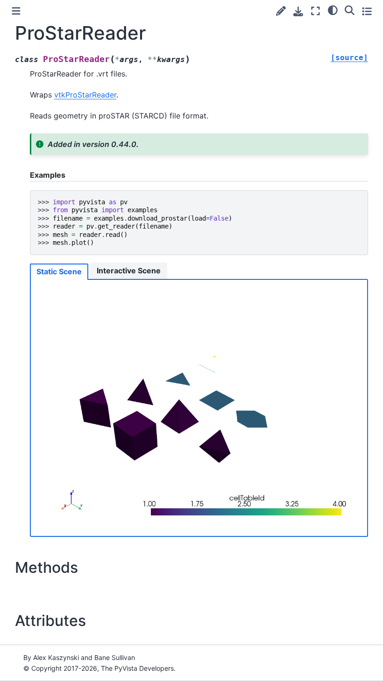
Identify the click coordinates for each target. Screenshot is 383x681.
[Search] (349, 10)
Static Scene (59, 271)
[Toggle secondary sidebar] (367, 11)
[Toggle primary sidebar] (16, 11)
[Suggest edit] (281, 11)
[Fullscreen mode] (315, 11)
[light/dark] (332, 10)
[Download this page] (298, 11)
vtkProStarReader (85, 94)
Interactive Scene (129, 270)
